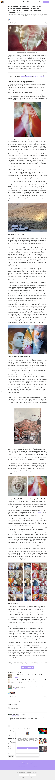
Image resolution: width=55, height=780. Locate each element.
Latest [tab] (12, 725)
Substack (22, 777)
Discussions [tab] (16, 725)
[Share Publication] (42, 2)
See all (10, 756)
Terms (30, 772)
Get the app (33, 775)
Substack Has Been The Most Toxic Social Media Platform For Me (22, 729)
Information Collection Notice (27, 751)
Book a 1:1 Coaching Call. (39, 76)
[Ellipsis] (46, 714)
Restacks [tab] (15, 704)
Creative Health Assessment (26, 76)
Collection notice (35, 772)
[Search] (39, 2)
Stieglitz (31, 391)
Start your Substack (24, 775)
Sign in (51, 1)
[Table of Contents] (1, 390)
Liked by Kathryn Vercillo (15, 715)
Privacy (27, 772)
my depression (37, 512)
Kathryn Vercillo (16, 676)
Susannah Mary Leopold (14, 714)
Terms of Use (33, 750)
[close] (38, 732)
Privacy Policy (35, 751)
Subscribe (46, 1)
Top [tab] (9, 725)
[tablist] (12, 704)
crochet (41, 645)
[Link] (6, 82)
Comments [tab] (10, 704)
